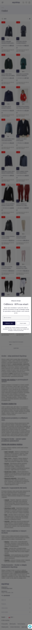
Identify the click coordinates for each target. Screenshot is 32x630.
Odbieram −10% (9, 323)
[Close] (29, 299)
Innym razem (23, 323)
